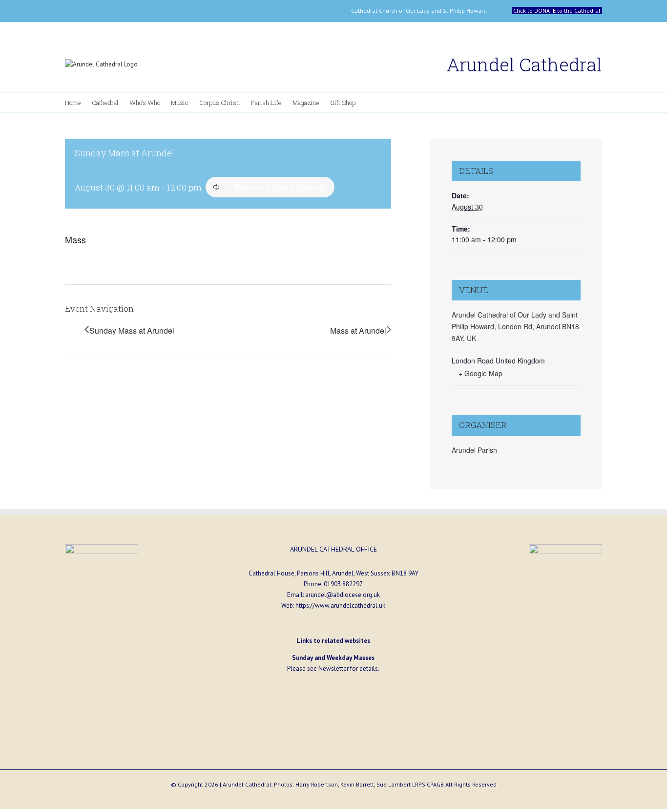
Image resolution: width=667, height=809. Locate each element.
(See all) (311, 187)
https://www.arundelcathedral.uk (340, 605)
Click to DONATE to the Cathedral (557, 10)
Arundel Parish (474, 450)
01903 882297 (343, 584)
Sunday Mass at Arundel (131, 330)
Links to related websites (333, 641)
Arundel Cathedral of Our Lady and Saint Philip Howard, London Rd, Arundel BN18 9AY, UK (515, 326)
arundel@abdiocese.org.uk (342, 595)
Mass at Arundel (358, 330)
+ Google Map (480, 373)
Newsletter (333, 668)
